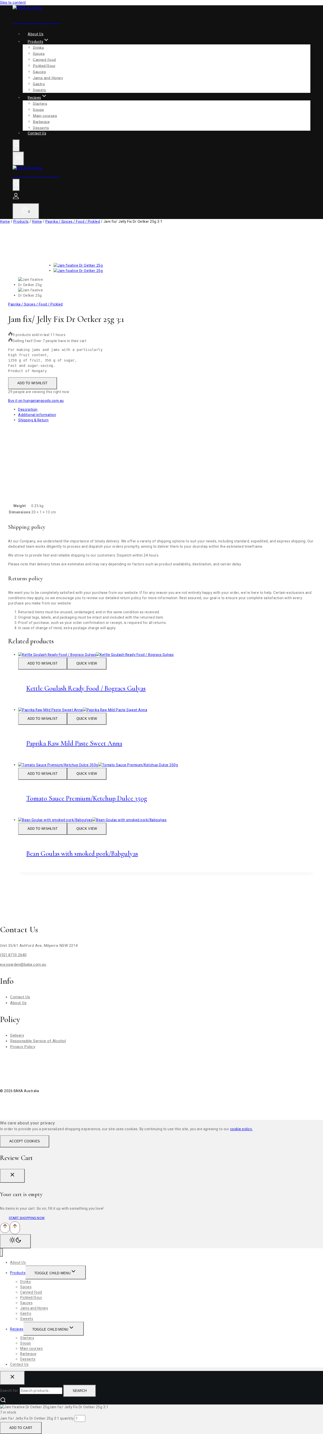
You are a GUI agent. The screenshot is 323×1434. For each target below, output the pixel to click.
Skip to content (13, 2)
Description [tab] (28, 409)
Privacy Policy (22, 1047)
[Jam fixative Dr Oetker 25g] (78, 265)
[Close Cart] (12, 1176)
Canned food (44, 59)
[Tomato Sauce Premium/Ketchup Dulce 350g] (98, 765)
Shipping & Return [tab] (33, 420)
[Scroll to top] (5, 1228)
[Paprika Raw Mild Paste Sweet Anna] (82, 710)
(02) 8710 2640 (13, 955)
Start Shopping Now (27, 1218)
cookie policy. (241, 1129)
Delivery (17, 1035)
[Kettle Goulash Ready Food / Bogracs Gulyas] (96, 654)
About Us (18, 1003)
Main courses (45, 115)
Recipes (16, 1329)
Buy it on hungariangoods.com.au (36, 400)
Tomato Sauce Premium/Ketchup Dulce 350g (86, 798)
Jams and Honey (48, 77)
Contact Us (37, 133)
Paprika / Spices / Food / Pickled (35, 304)
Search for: (9, 1390)
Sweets (26, 1319)
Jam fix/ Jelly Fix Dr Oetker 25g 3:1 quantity (37, 1418)
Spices (39, 53)
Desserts (27, 1359)
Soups (38, 109)
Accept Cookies (24, 1141)
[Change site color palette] (15, 1241)
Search (80, 1391)
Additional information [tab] (37, 415)
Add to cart (20, 1428)
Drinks (38, 47)
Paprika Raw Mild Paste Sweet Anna (74, 743)
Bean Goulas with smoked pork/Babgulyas (82, 853)
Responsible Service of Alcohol (38, 1041)
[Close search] (12, 1378)
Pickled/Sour (44, 65)
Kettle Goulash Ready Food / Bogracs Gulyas (86, 688)
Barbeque (28, 1354)
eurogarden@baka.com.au (23, 964)
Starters (40, 103)
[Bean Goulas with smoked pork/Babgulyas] (92, 820)
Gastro (25, 1313)
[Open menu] (18, 159)
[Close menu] (1, 1252)
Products (17, 1273)
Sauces (39, 71)
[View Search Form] (16, 146)
